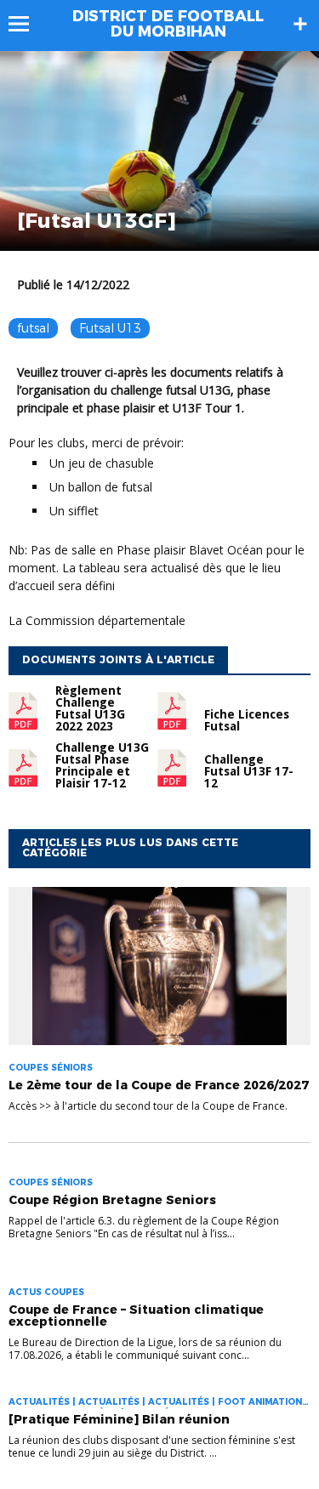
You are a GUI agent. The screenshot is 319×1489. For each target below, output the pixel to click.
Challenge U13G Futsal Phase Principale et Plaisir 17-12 (102, 765)
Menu (27, 24)
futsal (33, 328)
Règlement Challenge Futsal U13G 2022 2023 (90, 708)
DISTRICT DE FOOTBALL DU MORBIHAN (168, 24)
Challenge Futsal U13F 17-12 (248, 771)
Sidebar (300, 24)
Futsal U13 (110, 328)
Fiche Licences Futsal (246, 720)
